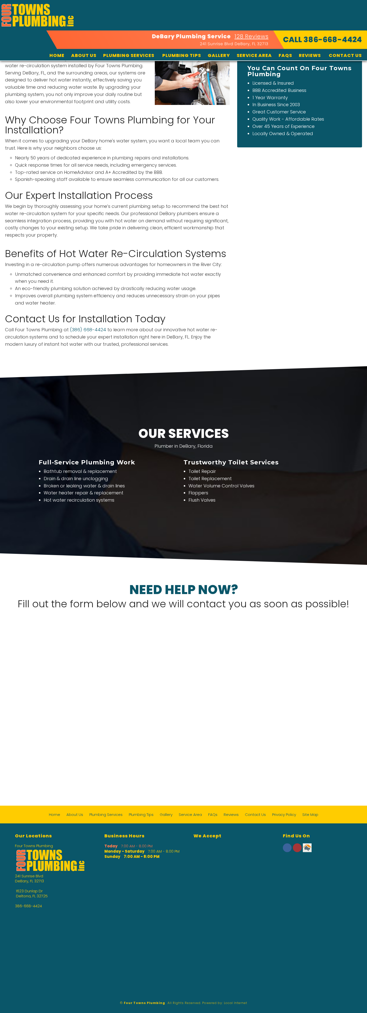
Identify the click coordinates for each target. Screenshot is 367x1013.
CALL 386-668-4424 (322, 39)
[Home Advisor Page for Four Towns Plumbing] (307, 850)
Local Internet (235, 1003)
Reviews (310, 55)
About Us (83, 55)
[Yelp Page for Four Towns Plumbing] (297, 850)
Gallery (219, 55)
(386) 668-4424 (88, 330)
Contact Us (345, 55)
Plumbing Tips (181, 55)
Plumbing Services (128, 55)
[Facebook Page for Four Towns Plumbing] (287, 850)
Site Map (310, 814)
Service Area (254, 55)
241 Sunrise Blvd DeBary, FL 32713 (234, 44)
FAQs (285, 55)
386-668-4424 (28, 906)
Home (56, 55)
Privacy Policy (284, 814)
